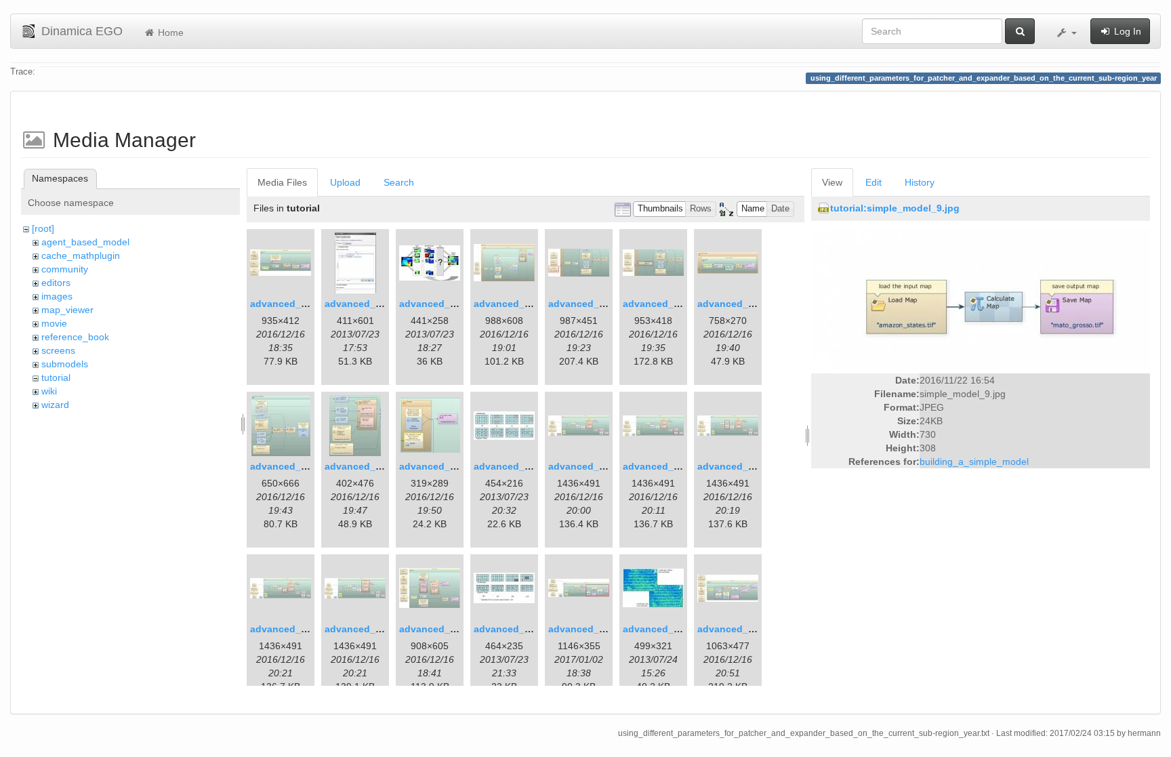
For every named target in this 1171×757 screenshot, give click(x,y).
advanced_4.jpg (511, 303)
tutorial (55, 377)
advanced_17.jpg (364, 628)
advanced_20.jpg (588, 628)
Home (169, 32)
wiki (49, 391)
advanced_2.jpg (361, 303)
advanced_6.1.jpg (589, 303)
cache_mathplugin (80, 255)
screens (58, 350)
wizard (55, 404)
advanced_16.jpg (289, 628)
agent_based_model (85, 242)
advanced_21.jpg (662, 628)
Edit (873, 182)
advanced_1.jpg (287, 303)
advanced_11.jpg (438, 466)
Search (399, 182)
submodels (64, 364)
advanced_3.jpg (436, 303)
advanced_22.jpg (737, 628)
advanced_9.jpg (287, 466)
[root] (43, 228)
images (57, 296)
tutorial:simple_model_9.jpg (895, 208)
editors (55, 282)
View (832, 182)
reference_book (75, 336)
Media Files (282, 182)
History (919, 182)
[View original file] (980, 298)
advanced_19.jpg (513, 628)
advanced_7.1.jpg (664, 303)
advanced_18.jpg (438, 628)
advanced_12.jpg (513, 466)
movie (54, 323)
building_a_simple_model (974, 461)
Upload (345, 182)
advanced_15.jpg (737, 466)
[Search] (1020, 31)
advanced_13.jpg (588, 466)
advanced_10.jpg (364, 466)
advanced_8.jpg (734, 303)
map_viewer (67, 309)
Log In (1126, 31)
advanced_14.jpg (662, 466)
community (64, 269)
